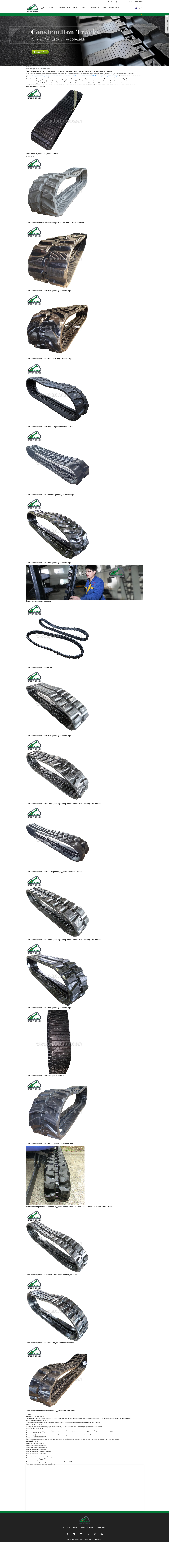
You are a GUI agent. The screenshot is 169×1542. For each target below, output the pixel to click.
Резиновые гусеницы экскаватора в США (63, 76)
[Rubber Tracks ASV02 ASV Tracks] (57, 1042)
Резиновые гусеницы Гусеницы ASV (42, 154)
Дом (43, 8)
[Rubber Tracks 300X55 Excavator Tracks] (57, 974)
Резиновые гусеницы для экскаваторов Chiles (40, 1464)
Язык (91, 1527)
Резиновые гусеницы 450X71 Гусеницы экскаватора (48, 291)
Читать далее (30, 156)
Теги (64, 1527)
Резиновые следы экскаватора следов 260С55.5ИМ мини (51, 1411)
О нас (51, 8)
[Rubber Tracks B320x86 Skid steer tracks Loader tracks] (57, 906)
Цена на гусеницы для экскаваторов (107, 76)
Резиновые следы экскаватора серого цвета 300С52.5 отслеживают (55, 223)
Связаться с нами (111, 8)
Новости (95, 8)
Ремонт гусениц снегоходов (35, 1443)
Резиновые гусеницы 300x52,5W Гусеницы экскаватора (50, 495)
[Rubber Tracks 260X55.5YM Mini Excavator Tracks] (57, 1377)
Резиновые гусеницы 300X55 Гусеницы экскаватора (48, 1008)
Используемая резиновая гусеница (37, 1456)
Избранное (73, 1527)
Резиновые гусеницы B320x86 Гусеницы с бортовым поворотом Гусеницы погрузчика (63, 940)
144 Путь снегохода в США (34, 1460)
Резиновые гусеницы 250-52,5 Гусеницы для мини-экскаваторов (54, 872)
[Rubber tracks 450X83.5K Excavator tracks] (57, 393)
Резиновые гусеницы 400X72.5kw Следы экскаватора (49, 359)
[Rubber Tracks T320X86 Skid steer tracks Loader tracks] (57, 770)
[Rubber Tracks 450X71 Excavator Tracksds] (57, 702)
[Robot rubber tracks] (57, 634)
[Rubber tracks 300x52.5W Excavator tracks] (57, 461)
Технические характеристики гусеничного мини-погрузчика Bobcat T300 (49, 1462)
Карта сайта (101, 1527)
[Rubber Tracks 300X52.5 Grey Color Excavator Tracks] (57, 189)
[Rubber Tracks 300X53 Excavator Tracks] (57, 529)
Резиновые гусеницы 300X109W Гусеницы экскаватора (50, 1343)
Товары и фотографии (67, 8)
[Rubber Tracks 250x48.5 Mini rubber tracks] (57, 1241)
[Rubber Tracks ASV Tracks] (57, 119)
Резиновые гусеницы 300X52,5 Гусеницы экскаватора (49, 1144)
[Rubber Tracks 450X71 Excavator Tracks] (57, 257)
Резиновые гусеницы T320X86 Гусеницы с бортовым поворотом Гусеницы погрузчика (63, 804)
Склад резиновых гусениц (40, 76)
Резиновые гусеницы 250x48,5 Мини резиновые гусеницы (51, 1275)
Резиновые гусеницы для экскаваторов (38, 1451)
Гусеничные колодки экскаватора (36, 1447)
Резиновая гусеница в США (86, 76)
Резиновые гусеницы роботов (39, 668)
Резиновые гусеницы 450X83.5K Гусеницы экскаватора (50, 427)
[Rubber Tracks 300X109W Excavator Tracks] (57, 1309)
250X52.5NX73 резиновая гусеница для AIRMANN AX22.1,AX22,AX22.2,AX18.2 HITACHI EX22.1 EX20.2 (69, 1207)
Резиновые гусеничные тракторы (36, 1449)
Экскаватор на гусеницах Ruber (36, 1445)
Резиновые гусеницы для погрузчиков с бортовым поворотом (45, 1458)
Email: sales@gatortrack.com (117, 2)
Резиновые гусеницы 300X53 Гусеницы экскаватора (48, 563)
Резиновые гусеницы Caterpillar (36, 1454)
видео (84, 8)
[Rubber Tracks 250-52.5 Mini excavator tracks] (57, 838)
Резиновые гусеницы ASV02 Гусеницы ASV (45, 1076)
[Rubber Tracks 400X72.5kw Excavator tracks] (57, 325)
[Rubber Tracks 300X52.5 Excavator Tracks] (57, 1110)
